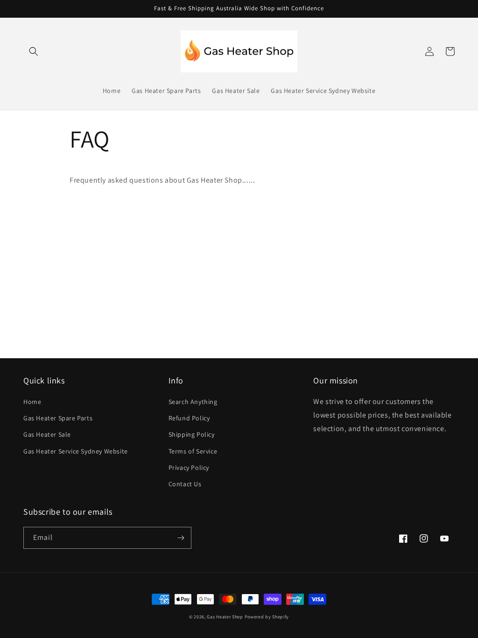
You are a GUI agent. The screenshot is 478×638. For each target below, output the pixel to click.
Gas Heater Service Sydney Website (75, 451)
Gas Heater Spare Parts (57, 418)
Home (32, 401)
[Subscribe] (180, 538)
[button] (33, 51)
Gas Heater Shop (225, 617)
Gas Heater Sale (47, 434)
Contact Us (185, 484)
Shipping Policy (192, 434)
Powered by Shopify (267, 617)
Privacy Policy (189, 467)
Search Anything (193, 401)
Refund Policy (189, 418)
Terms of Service (193, 451)
